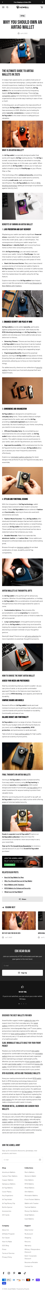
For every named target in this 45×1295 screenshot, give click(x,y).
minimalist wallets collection (21, 457)
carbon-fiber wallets (21, 1119)
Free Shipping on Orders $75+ (22, 2)
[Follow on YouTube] (19, 1273)
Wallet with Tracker (32, 1203)
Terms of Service (8, 1253)
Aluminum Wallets (8, 1172)
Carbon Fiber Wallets (9, 1176)
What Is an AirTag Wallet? (13, 892)
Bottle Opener (7, 1207)
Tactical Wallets (30, 1207)
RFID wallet (37, 1078)
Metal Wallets (29, 1188)
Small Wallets (29, 1215)
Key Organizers (7, 1195)
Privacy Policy (7, 1257)
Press (4, 1249)
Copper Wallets (7, 1180)
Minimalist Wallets (31, 1195)
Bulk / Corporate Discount (31, 1257)
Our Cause (6, 1238)
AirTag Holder (7, 1199)
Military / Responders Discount (32, 1250)
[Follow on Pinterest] (14, 1273)
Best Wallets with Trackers (14, 885)
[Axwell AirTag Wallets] (22, 134)
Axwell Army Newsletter (22, 846)
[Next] (42, 2)
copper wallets (7, 1122)
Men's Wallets (29, 1172)
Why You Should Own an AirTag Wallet (18, 881)
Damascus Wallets (8, 1184)
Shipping (28, 1238)
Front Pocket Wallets (32, 1199)
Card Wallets (29, 1219)
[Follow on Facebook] (3, 1273)
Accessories (6, 1211)
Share (24, 899)
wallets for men (30, 1020)
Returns (28, 1241)
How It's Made (7, 1241)
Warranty (28, 1245)
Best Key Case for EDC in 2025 (11, 933)
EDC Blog (5, 1245)
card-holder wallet (15, 1064)
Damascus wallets (31, 1122)
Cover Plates (6, 1192)
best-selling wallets (22, 734)
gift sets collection (32, 636)
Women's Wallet (30, 1176)
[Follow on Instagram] (8, 1273)
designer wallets (23, 547)
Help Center (29, 1230)
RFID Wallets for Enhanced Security (17, 888)
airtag (22, 16)
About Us (5, 1230)
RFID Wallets (29, 1184)
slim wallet (35, 1051)
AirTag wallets (32, 788)
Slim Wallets (29, 1192)
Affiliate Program (8, 1234)
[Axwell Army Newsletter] (22, 862)
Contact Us (29, 1266)
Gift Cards (5, 1215)
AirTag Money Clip (8, 1203)
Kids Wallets (29, 1180)
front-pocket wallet (33, 1061)
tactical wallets (19, 1127)
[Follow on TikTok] (24, 1273)
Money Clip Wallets (31, 1211)
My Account (29, 1234)
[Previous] (2, 2)
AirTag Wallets (7, 1188)
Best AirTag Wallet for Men (14, 877)
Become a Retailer (31, 1262)
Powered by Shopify (23, 1289)
